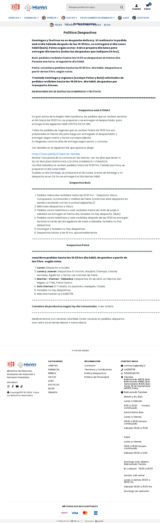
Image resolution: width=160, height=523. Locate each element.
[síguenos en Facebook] (12, 386)
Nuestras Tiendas (89, 24)
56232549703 (131, 373)
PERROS (52, 17)
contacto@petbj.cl (134, 366)
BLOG (107, 24)
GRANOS (70, 24)
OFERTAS (13, 17)
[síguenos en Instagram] (8, 386)
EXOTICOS (143, 17)
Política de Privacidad (96, 377)
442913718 (129, 369)
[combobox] (95, 7)
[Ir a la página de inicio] (30, 7)
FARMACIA (30, 17)
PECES (58, 24)
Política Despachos (95, 373)
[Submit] (121, 7)
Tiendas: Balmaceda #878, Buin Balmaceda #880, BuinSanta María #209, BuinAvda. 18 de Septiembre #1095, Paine (137, 382)
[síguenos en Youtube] (17, 386)
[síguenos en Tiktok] (21, 386)
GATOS (71, 17)
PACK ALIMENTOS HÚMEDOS (96, 17)
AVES (126, 17)
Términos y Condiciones (98, 369)
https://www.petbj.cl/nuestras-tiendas (56, 154)
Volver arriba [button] (81, 351)
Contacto (89, 366)
